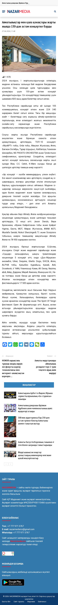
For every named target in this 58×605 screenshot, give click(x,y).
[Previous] (6, 464)
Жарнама (31, 602)
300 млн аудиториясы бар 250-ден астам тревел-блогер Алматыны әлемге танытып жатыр (34, 420)
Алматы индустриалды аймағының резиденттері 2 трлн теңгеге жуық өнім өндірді (45, 367)
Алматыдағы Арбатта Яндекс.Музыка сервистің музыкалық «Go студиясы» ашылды (35, 396)
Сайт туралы (19, 602)
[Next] (11, 464)
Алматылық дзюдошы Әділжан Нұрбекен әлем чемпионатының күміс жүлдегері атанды (35, 408)
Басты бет (6, 602)
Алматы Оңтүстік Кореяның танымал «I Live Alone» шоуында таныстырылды (36, 444)
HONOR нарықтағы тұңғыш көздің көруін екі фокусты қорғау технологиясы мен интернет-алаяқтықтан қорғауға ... (13, 368)
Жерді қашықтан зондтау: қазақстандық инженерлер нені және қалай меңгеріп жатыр (34, 455)
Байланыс (42, 602)
